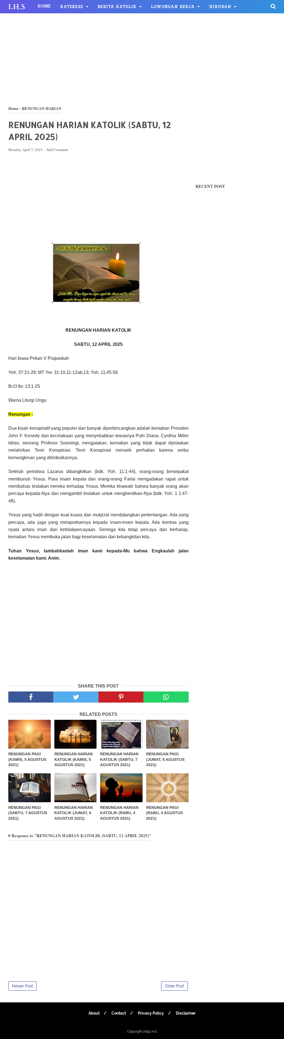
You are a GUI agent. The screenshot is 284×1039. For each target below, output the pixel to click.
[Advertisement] (142, 58)
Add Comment (57, 149)
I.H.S (16, 7)
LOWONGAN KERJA (172, 7)
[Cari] (273, 6)
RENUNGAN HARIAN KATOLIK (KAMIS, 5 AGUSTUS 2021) (73, 759)
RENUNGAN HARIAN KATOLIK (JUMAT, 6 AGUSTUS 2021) (73, 813)
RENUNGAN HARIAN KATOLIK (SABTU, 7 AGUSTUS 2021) (119, 759)
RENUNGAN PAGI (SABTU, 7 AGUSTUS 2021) (27, 813)
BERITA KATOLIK (117, 7)
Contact (118, 1013)
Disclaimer (186, 1013)
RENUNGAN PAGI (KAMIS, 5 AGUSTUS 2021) (27, 759)
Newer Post (22, 986)
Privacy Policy (151, 1013)
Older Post (174, 986)
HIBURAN (220, 7)
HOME (44, 6)
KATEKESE (71, 7)
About (94, 1013)
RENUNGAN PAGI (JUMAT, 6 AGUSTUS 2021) (165, 759)
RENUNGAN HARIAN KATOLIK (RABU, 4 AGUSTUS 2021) (119, 813)
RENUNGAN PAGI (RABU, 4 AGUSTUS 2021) (164, 813)
